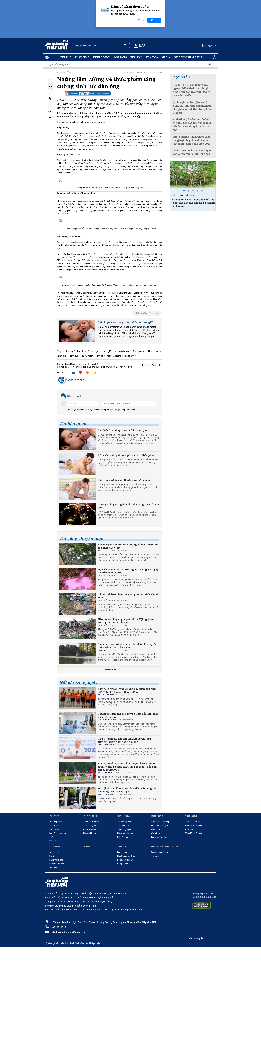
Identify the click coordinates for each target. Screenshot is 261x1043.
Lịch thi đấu (122, 852)
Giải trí (52, 856)
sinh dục (62, 355)
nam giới (95, 351)
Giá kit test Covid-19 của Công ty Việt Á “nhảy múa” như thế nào (192, 152)
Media (166, 57)
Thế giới (136, 57)
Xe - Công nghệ (124, 829)
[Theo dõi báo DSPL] (87, 93)
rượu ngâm (87, 355)
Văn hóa (152, 57)
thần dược (82, 351)
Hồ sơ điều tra (89, 833)
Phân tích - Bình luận (194, 825)
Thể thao (53, 867)
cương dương (122, 351)
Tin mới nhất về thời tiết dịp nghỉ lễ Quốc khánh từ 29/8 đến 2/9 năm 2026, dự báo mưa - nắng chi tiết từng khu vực (127, 766)
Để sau (140, 20)
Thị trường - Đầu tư (125, 822)
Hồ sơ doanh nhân (125, 833)
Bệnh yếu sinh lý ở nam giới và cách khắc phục (126, 455)
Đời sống (120, 57)
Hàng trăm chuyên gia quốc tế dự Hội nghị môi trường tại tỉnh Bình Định (126, 621)
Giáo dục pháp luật (188, 57)
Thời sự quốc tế (192, 822)
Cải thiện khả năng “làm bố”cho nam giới (126, 322)
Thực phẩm (138, 351)
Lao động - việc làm (57, 833)
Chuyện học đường (159, 852)
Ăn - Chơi (155, 829)
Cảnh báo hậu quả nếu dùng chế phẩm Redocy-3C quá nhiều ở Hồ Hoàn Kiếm (127, 646)
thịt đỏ (100, 355)
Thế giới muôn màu (193, 833)
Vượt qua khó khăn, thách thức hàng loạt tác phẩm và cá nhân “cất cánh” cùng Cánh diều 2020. (192, 140)
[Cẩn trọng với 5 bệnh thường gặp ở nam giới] (77, 489)
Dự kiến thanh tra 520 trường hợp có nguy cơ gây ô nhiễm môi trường (128, 571)
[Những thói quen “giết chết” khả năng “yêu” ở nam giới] (77, 514)
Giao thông (54, 829)
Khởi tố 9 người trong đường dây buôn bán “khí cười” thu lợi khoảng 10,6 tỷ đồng (127, 690)
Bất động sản (123, 837)
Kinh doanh (101, 57)
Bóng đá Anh (122, 864)
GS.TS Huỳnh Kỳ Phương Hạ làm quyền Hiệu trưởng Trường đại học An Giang (124, 740)
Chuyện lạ (155, 833)
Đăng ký (154, 20)
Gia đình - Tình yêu (159, 825)
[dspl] (46, 57)
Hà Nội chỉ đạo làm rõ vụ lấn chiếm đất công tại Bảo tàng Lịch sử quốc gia (127, 790)
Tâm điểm (53, 825)
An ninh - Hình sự (91, 822)
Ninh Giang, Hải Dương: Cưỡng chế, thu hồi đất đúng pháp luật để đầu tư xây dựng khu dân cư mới (192, 125)
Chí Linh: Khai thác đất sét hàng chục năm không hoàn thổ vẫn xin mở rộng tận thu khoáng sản (193, 205)
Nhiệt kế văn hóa (56, 864)
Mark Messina (114, 355)
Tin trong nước (55, 822)
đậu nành (129, 355)
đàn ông (69, 351)
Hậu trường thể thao (126, 856)
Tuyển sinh (156, 856)
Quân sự (189, 829)
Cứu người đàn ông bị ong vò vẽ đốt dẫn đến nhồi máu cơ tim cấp (128, 715)
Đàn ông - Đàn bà (159, 837)
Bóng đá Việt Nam (125, 860)
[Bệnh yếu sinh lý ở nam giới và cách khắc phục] (77, 464)
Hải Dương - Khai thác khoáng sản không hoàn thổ (192, 196)
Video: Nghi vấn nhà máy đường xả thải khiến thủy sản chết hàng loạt (128, 546)
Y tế (51, 837)
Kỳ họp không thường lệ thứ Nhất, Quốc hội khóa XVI (198, 64)
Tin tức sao (54, 852)
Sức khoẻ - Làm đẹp (160, 822)
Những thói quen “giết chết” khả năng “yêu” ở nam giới (129, 506)
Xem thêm (108, 669)
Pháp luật (82, 57)
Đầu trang (195, 938)
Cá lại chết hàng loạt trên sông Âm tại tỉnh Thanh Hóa (128, 596)
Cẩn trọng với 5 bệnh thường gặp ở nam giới (125, 480)
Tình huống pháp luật (92, 825)
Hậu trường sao (56, 860)
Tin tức (65, 57)
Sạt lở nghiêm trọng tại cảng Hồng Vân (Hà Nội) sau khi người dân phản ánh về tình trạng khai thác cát (192, 107)
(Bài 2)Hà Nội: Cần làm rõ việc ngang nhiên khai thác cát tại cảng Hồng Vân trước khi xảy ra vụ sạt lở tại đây (191, 90)
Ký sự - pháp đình (91, 829)
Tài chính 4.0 (123, 825)
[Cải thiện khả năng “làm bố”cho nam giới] (77, 331)
